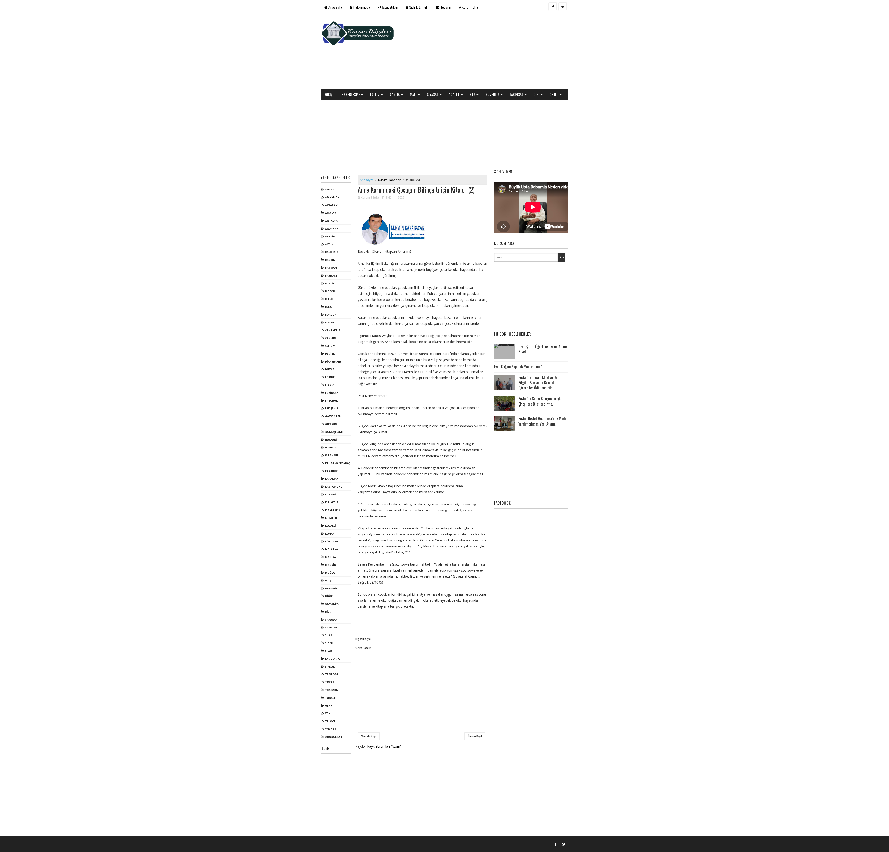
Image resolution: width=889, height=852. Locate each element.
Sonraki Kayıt (368, 736)
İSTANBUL (331, 455)
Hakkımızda (361, 7)
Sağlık (395, 94)
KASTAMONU (334, 486)
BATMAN (331, 267)
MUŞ (328, 580)
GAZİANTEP (333, 416)
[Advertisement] (483, 52)
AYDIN (329, 244)
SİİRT (328, 635)
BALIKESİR (331, 252)
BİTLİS (329, 299)
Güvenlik (492, 94)
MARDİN (330, 564)
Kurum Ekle (470, 7)
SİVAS (329, 651)
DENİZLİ (330, 353)
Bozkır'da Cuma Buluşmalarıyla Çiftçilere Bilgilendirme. (539, 401)
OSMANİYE (332, 604)
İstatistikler (389, 7)
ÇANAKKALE (332, 330)
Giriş (329, 94)
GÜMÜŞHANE (334, 432)
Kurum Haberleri (389, 180)
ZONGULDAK (333, 737)
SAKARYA (331, 619)
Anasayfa (334, 7)
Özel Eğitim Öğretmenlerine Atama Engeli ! (543, 349)
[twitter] (562, 6)
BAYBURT (331, 275)
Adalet (454, 94)
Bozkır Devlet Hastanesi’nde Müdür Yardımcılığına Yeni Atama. (543, 421)
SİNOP (329, 643)
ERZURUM (332, 400)
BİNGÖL (330, 291)
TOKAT (329, 682)
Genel (554, 94)
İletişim (445, 7)
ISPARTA (331, 447)
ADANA (330, 189)
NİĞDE (329, 596)
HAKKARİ (331, 439)
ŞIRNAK (330, 666)
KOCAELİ (330, 525)
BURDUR (330, 314)
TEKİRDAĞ (331, 674)
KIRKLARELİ (332, 510)
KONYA (329, 533)
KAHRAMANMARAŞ (337, 463)
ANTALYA (331, 220)
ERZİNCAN (332, 393)
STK (472, 94)
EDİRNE (330, 377)
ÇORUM (330, 346)
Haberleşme (350, 94)
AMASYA (330, 213)
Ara (561, 257)
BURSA (329, 322)
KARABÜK (331, 471)
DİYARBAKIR (333, 361)
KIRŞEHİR (331, 517)
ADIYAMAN (332, 197)
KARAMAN (332, 478)
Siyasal (432, 94)
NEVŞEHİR (331, 588)
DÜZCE (329, 369)
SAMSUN (331, 627)
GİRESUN (331, 424)
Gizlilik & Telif (418, 7)
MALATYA (331, 549)
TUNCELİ (330, 698)
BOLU (328, 306)
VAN (328, 713)
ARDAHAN (331, 228)
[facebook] (552, 6)
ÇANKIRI (330, 338)
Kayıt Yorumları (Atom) (384, 746)
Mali (413, 94)
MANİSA (330, 557)
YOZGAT (330, 729)
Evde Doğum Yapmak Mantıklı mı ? (518, 366)
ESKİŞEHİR (331, 408)
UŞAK (328, 705)
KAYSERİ (330, 494)
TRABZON (331, 690)
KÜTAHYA (331, 541)
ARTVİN (330, 236)
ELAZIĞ (329, 385)
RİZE (328, 611)
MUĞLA (330, 572)
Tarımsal (516, 94)
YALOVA (330, 721)
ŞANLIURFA (332, 658)
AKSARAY (331, 205)
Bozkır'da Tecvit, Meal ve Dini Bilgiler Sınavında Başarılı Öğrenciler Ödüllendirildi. (538, 383)
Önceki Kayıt (475, 736)
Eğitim (375, 94)
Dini (536, 94)
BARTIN (330, 259)
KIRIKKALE (331, 502)
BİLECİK (330, 283)
